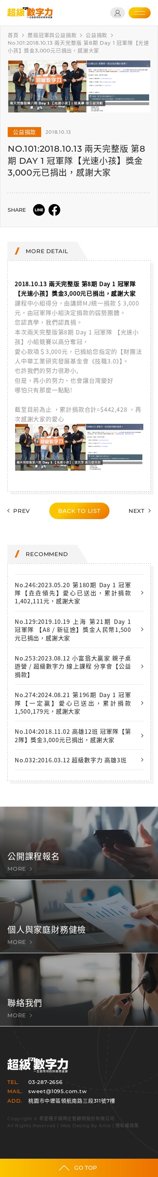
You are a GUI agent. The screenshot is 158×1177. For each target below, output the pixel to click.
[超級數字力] (37, 1065)
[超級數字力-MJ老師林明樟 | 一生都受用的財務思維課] (30, 12)
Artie (105, 1125)
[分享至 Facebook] (54, 210)
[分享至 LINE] (39, 210)
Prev (21, 510)
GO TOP (85, 1167)
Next (137, 510)
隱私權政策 (127, 1125)
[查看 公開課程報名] (79, 843)
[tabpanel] (79, 86)
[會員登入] (117, 12)
